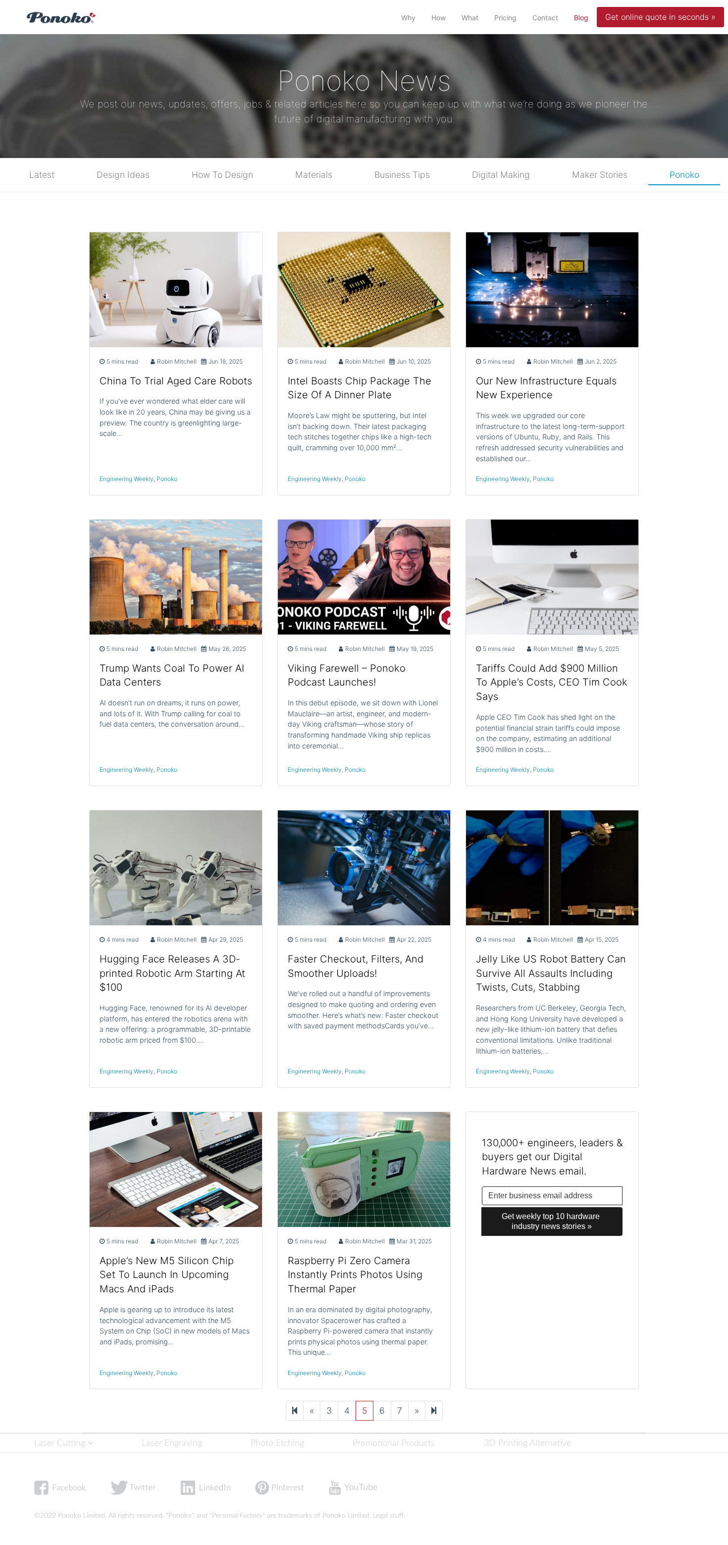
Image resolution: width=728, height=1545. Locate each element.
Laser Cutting (61, 1443)
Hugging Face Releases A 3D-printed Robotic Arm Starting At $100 (172, 973)
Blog (583, 17)
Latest (41, 174)
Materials (313, 174)
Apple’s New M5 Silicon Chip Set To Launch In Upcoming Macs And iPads (167, 1275)
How (438, 17)
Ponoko (684, 174)
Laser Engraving (172, 1443)
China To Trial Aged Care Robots (176, 381)
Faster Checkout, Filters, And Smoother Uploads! (355, 966)
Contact (545, 17)
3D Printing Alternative (527, 1443)
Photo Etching (277, 1443)
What (470, 17)
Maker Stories (599, 174)
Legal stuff (388, 1515)
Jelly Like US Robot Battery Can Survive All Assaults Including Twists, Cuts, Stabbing (551, 973)
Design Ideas (123, 174)
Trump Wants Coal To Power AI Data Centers (172, 675)
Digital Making (501, 174)
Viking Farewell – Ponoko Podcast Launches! (347, 675)
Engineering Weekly (127, 478)
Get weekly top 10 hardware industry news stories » (552, 1221)
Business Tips (402, 174)
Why (408, 17)
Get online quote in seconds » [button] (660, 17)
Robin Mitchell (177, 361)
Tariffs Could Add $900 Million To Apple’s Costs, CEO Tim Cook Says (551, 682)
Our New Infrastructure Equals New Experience (546, 388)
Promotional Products (394, 1443)
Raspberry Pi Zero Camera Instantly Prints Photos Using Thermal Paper (355, 1275)
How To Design (222, 174)
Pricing (505, 17)
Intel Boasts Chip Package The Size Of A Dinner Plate (359, 388)
